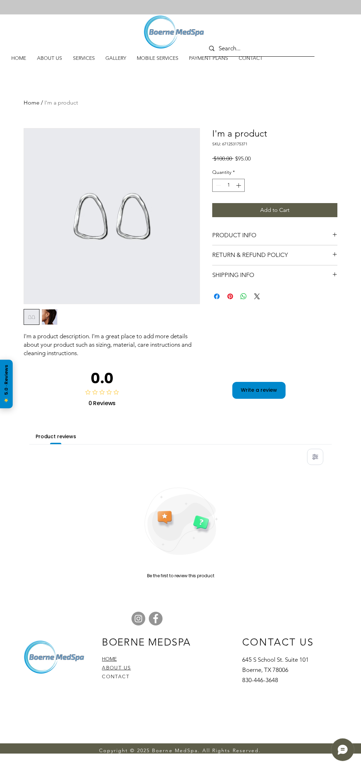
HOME (109, 659)
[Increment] (239, 185)
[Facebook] (156, 618)
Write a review (259, 390)
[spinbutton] (228, 185)
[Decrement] (217, 185)
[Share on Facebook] (217, 296)
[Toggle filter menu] (315, 457)
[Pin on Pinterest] (230, 296)
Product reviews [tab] (56, 436)
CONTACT (115, 676)
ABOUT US (116, 668)
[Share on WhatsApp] (243, 296)
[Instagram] (138, 618)
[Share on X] (257, 296)
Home (31, 102)
